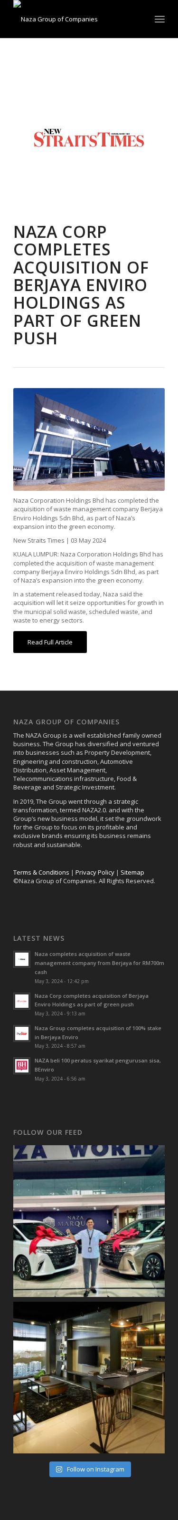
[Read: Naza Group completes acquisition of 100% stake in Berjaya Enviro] (21, 1033)
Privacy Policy (94, 872)
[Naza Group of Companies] (73, 19)
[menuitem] (160, 19)
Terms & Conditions (41, 872)
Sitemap (132, 872)
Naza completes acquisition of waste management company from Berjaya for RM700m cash (99, 962)
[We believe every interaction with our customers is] (89, 1221)
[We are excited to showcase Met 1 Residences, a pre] (89, 1377)
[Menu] (160, 19)
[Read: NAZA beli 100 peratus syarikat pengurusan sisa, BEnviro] (21, 1065)
